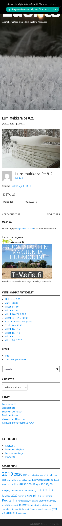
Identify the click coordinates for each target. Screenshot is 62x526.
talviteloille (7, 509)
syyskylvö (14, 505)
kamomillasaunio (24, 480)
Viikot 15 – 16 (12, 332)
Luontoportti (9, 404)
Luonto (45, 489)
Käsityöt (10, 445)
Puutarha (10, 456)
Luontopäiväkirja (14, 453)
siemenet (44, 500)
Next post (52, 214)
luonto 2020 (9, 495)
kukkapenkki (27, 484)
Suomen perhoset (12, 411)
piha (36, 495)
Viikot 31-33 (12, 310)
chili (29, 475)
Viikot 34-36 (12, 306)
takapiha (37, 505)
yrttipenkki (11, 512)
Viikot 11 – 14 (12, 336)
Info (7, 355)
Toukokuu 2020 (13, 325)
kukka (15, 484)
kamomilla (11, 480)
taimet (23, 505)
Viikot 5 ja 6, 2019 (21, 186)
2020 (18, 474)
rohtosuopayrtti (25, 501)
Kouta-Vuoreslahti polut (18, 321)
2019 (7, 474)
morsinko (22, 496)
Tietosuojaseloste (15, 359)
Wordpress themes (44, 524)
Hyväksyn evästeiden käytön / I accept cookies (32, 9)
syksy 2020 (6, 505)
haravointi (44, 475)
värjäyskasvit (45, 508)
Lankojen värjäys (14, 449)
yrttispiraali (22, 513)
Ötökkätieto (9, 407)
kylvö (38, 484)
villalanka (34, 509)
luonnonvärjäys (30, 490)
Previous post (12, 214)
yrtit (54, 508)
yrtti (3, 513)
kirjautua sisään (25, 228)
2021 (25, 475)
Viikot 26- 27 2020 (15, 314)
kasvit (56, 480)
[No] (59, 7)
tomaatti (16, 509)
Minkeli (21, 123)
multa (29, 495)
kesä (4, 484)
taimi (30, 504)
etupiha (35, 475)
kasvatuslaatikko (43, 479)
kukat (8, 484)
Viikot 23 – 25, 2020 (16, 317)
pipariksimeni (46, 496)
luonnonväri (17, 490)
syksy (53, 500)
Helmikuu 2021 (13, 299)
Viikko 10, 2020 (13, 340)
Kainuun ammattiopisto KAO (18, 422)
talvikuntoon (47, 505)
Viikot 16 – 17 (12, 329)
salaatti (35, 501)
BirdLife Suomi (10, 415)
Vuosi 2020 (11, 303)
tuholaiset (24, 509)
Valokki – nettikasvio (13, 419)
